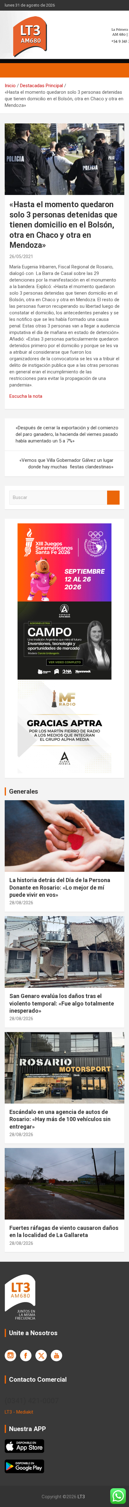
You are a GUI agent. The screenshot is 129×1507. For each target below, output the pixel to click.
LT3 (81, 1497)
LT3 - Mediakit (19, 1412)
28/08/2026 (21, 902)
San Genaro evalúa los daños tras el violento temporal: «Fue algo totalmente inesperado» (61, 1003)
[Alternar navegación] (12, 70)
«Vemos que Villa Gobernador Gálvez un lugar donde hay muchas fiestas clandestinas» (66, 463)
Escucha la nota (26, 396)
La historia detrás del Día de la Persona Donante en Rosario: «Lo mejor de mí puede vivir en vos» (59, 887)
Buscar (113, 498)
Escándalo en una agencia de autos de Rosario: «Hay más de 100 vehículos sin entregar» (60, 1119)
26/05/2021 (21, 256)
